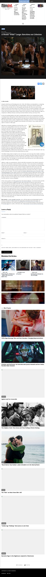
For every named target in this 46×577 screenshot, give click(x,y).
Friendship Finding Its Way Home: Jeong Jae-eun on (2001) (32, 15)
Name (3, 232)
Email (25, 232)
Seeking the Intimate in (37, 274)
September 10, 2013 (21, 272)
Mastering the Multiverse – (8, 275)
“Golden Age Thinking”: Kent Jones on (16, 12)
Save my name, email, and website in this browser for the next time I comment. (21, 247)
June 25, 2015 (34, 272)
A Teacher (18, 273)
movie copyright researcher (14, 199)
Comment (3, 217)
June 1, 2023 (5, 272)
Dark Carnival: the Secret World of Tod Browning (33, 203)
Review (3, 28)
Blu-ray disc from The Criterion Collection (22, 180)
